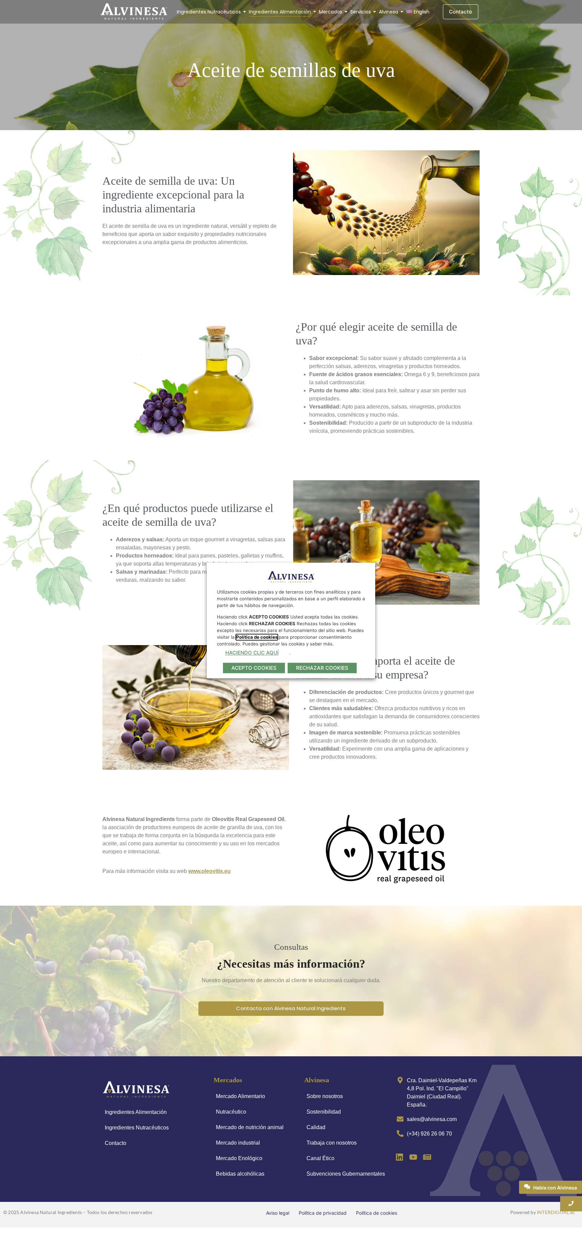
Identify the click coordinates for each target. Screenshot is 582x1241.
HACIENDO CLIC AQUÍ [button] (252, 652)
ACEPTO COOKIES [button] (254, 668)
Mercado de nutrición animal (250, 1127)
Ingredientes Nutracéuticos (209, 11)
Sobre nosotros (324, 1096)
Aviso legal (277, 1213)
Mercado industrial (238, 1143)
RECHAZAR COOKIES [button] (322, 668)
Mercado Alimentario (240, 1096)
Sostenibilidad (323, 1112)
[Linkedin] (400, 1157)
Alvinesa (388, 11)
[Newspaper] (427, 1157)
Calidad (315, 1127)
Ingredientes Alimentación (280, 11)
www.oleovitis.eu (209, 871)
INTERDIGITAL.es (556, 1212)
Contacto (115, 1143)
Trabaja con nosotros (331, 1143)
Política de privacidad (323, 1213)
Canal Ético (320, 1158)
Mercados (330, 11)
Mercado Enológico (239, 1158)
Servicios (360, 11)
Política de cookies (376, 1213)
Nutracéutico (231, 1112)
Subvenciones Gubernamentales (345, 1174)
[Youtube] (413, 1157)
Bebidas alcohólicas (240, 1174)
